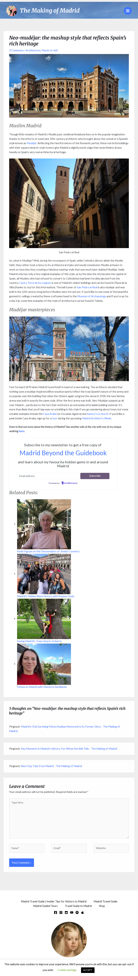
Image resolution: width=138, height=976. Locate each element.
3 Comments (16, 50)
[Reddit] (66, 912)
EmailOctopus (70, 483)
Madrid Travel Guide (105, 901)
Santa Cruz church (97, 413)
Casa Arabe (50, 413)
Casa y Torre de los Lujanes (35, 282)
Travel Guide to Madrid (78, 905)
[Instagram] (61, 912)
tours (21, 431)
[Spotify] (77, 912)
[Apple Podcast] (82, 912)
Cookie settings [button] (67, 970)
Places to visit (50, 50)
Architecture (33, 50)
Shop (102, 905)
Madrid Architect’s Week (96, 418)
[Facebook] (55, 912)
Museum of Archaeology (91, 296)
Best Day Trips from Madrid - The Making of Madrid (51, 766)
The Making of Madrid (50, 10)
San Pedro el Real (87, 287)
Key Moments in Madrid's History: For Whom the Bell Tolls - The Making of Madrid (69, 748)
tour (55, 418)
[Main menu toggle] (128, 11)
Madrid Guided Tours (45, 905)
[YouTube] (71, 912)
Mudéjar (31, 143)
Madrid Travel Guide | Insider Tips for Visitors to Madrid (53, 901)
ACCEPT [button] (87, 970)
